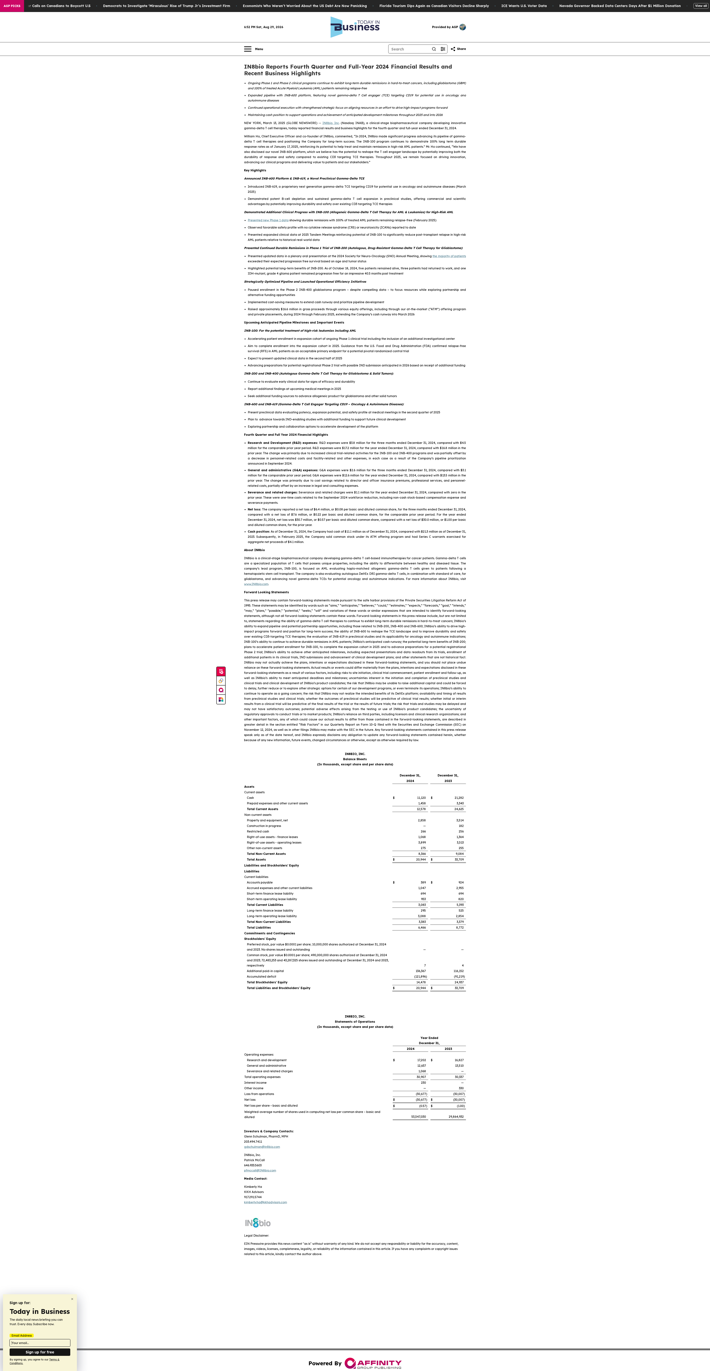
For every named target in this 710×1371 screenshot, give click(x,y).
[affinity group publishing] (221, 690)
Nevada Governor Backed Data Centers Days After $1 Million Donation (620, 6)
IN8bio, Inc (330, 123)
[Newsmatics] (221, 699)
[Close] (72, 1299)
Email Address (21, 1335)
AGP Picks (12, 6)
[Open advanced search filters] (442, 49)
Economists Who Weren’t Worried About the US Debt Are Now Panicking (305, 6)
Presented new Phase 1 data (268, 220)
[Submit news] (221, 671)
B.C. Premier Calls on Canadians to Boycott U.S (50, 6)
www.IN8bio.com (256, 584)
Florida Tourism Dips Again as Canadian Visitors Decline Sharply (434, 6)
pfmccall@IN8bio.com (260, 1170)
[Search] (434, 49)
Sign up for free (40, 1352)
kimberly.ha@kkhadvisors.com (265, 1202)
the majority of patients (449, 256)
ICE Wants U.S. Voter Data (524, 6)
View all (701, 6)
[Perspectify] (221, 681)
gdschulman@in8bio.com (262, 1147)
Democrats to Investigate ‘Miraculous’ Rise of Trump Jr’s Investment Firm (166, 6)
